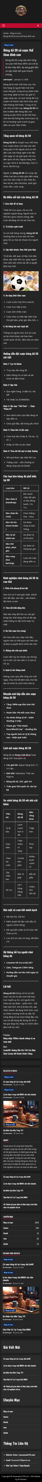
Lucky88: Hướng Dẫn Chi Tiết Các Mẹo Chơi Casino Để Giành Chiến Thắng (19, 1050)
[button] (3, 25)
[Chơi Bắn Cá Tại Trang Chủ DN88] (21, 1325)
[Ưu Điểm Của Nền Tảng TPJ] (21, 1114)
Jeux (5, 1238)
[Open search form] (38, 25)
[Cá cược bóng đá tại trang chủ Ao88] (21, 1077)
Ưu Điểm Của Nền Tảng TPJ (13, 1130)
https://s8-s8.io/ (23, 755)
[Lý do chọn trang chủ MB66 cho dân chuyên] (21, 1090)
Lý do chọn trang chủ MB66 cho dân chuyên (19, 1094)
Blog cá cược (8, 45)
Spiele (5, 1244)
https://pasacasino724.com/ (24, 1455)
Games (5, 1228)
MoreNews (35, 1476)
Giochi (5, 1233)
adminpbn (7, 79)
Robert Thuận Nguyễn (21, 1465)
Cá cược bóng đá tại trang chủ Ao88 (16, 1081)
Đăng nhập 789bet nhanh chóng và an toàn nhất (19, 1038)
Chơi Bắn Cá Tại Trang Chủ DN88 (15, 1197)
